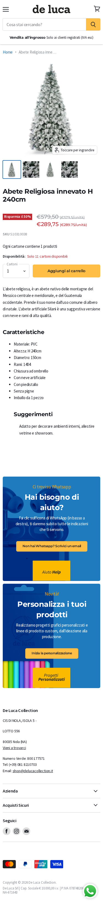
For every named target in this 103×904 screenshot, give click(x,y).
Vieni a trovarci (14, 747)
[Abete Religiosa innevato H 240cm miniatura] (50, 169)
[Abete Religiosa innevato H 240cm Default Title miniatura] (31, 169)
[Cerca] (93, 24)
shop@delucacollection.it (33, 770)
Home (8, 52)
